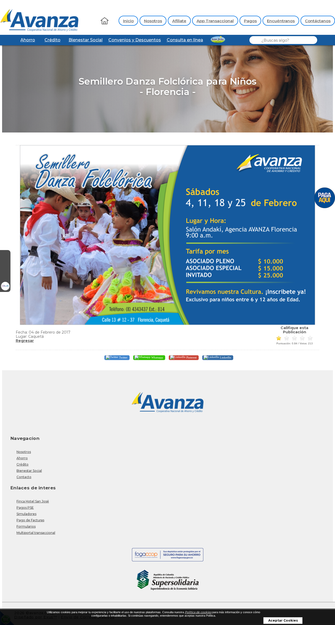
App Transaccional (215, 20)
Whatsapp (156, 357)
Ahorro (27, 39)
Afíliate (179, 20)
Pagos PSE (25, 508)
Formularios (26, 526)
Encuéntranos (281, 20)
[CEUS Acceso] (5, 286)
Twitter (122, 357)
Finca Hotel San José (32, 501)
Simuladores (26, 514)
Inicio (128, 20)
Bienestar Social (86, 39)
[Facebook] (5, 255)
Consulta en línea (185, 39)
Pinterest (191, 357)
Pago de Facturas (30, 520)
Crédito (52, 39)
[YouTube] (5, 276)
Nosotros (153, 20)
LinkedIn (225, 357)
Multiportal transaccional (35, 533)
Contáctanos (318, 20)
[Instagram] (5, 266)
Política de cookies (198, 612)
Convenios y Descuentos (134, 39)
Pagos (250, 20)
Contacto (23, 477)
